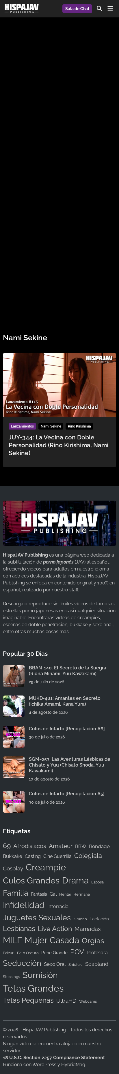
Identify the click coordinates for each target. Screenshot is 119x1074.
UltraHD (66, 1000)
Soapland (96, 964)
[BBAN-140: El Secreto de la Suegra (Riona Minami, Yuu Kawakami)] (14, 668)
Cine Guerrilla (57, 856)
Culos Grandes (31, 880)
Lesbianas (19, 928)
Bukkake (12, 856)
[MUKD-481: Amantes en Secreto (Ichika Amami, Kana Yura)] (14, 699)
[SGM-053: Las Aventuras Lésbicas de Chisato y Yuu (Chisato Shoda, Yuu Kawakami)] (14, 760)
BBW (80, 846)
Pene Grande (54, 952)
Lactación (99, 918)
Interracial (58, 906)
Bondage (99, 846)
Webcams (88, 1001)
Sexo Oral (55, 964)
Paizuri (8, 952)
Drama (75, 880)
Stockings (11, 976)
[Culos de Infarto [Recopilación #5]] (14, 794)
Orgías (93, 940)
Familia (15, 892)
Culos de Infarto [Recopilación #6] (67, 728)
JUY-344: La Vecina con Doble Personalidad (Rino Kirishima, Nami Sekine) (58, 445)
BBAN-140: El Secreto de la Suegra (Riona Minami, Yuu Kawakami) (67, 670)
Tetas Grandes (33, 988)
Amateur (60, 846)
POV (77, 952)
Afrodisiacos (29, 846)
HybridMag (73, 1064)
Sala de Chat (77, 8)
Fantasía (39, 894)
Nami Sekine (51, 426)
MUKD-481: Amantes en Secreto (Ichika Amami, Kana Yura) (65, 701)
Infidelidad (24, 905)
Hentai (65, 894)
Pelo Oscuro (28, 952)
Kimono (80, 919)
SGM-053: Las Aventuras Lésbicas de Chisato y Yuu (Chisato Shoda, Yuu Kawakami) (69, 765)
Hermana (81, 894)
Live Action (55, 928)
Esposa (97, 882)
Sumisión (40, 975)
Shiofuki (75, 964)
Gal (53, 894)
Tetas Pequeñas (28, 1000)
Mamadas (88, 929)
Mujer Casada (52, 940)
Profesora (97, 952)
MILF (12, 940)
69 (7, 846)
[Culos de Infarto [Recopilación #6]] (14, 729)
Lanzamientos (22, 426)
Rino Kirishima (79, 426)
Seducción (22, 963)
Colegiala (88, 855)
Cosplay (13, 868)
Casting (33, 856)
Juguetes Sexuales (37, 917)
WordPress (44, 1064)
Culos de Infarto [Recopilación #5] (67, 793)
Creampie (46, 867)
